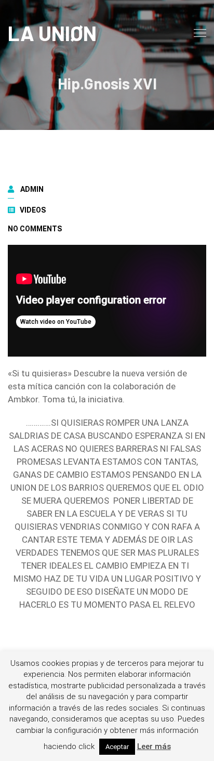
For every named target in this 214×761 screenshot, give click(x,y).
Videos (33, 210)
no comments (35, 229)
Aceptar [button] (117, 747)
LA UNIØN (52, 32)
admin (32, 189)
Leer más (154, 746)
